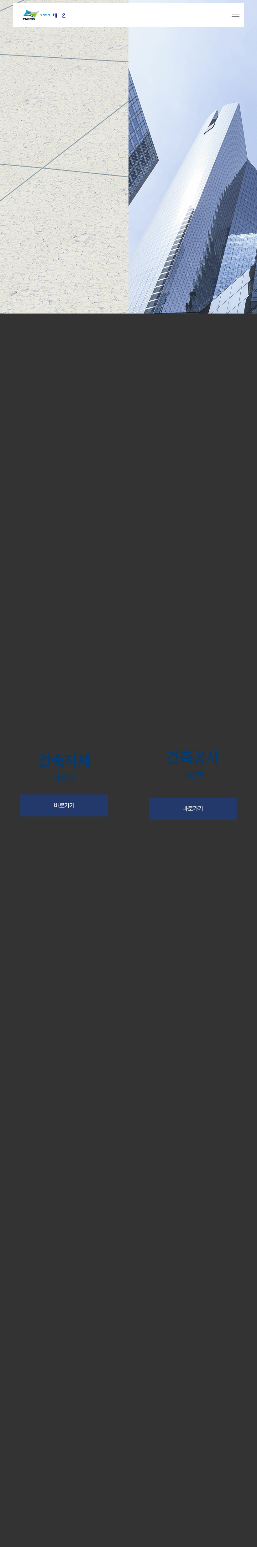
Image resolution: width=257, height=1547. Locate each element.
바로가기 (64, 805)
